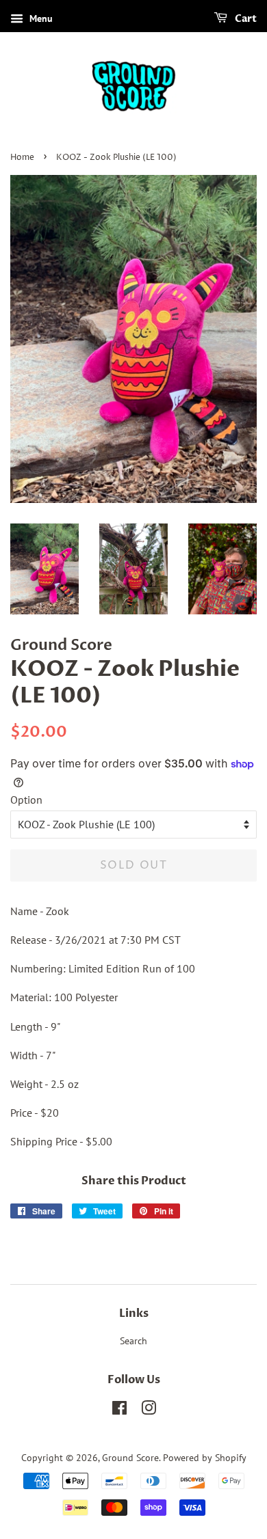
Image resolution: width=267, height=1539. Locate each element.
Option (26, 799)
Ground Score (130, 1458)
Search (133, 1341)
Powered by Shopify (204, 1458)
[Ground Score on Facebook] (119, 1410)
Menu (40, 18)
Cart (245, 18)
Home (22, 157)
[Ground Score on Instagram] (148, 1410)
